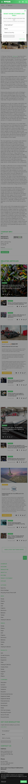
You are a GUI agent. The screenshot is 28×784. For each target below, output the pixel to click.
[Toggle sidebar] (2, 2)
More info (3, 781)
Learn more (22, 38)
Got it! (23, 781)
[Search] (26, 2)
